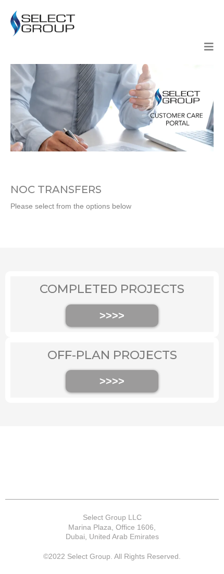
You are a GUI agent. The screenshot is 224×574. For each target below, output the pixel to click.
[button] (209, 48)
